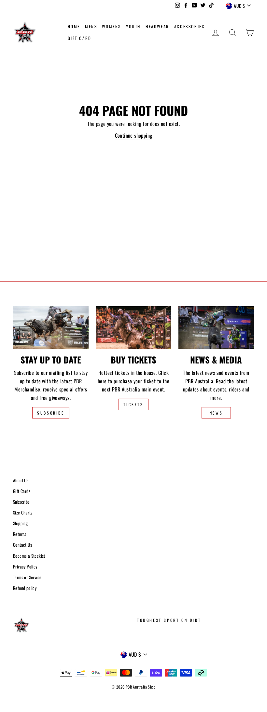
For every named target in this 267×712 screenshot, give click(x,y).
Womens (111, 26)
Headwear (157, 26)
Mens (91, 26)
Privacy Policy (25, 566)
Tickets (133, 404)
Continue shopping (133, 135)
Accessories (189, 26)
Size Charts (22, 512)
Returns (19, 534)
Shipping (20, 523)
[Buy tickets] (133, 327)
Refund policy (24, 588)
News (216, 413)
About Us (20, 480)
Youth (133, 26)
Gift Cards (21, 491)
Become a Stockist (29, 556)
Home (74, 26)
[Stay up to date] (51, 327)
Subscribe (50, 413)
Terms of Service (27, 577)
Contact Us (22, 544)
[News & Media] (216, 327)
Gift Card (79, 38)
